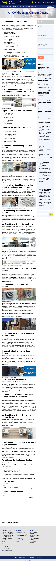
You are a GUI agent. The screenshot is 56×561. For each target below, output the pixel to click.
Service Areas (27, 6)
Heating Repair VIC (6, 544)
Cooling (6, 6)
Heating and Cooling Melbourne (33, 533)
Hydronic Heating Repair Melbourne (34, 539)
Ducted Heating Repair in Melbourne (34, 536)
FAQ (18, 6)
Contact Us (36, 6)
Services (14, 6)
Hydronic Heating (6, 548)
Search (39, 212)
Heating (10, 6)
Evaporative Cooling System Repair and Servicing (8, 536)
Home (3, 6)
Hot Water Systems (7, 546)
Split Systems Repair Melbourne (33, 542)
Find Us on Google (28, 560)
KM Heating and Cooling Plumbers (27, 557)
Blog (32, 6)
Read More (16, 487)
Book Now (50, 6)
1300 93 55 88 (49, 2)
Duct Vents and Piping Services (7, 539)
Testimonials (22, 6)
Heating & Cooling (6, 543)
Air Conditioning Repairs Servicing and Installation (8, 533)
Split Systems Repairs (7, 550)
